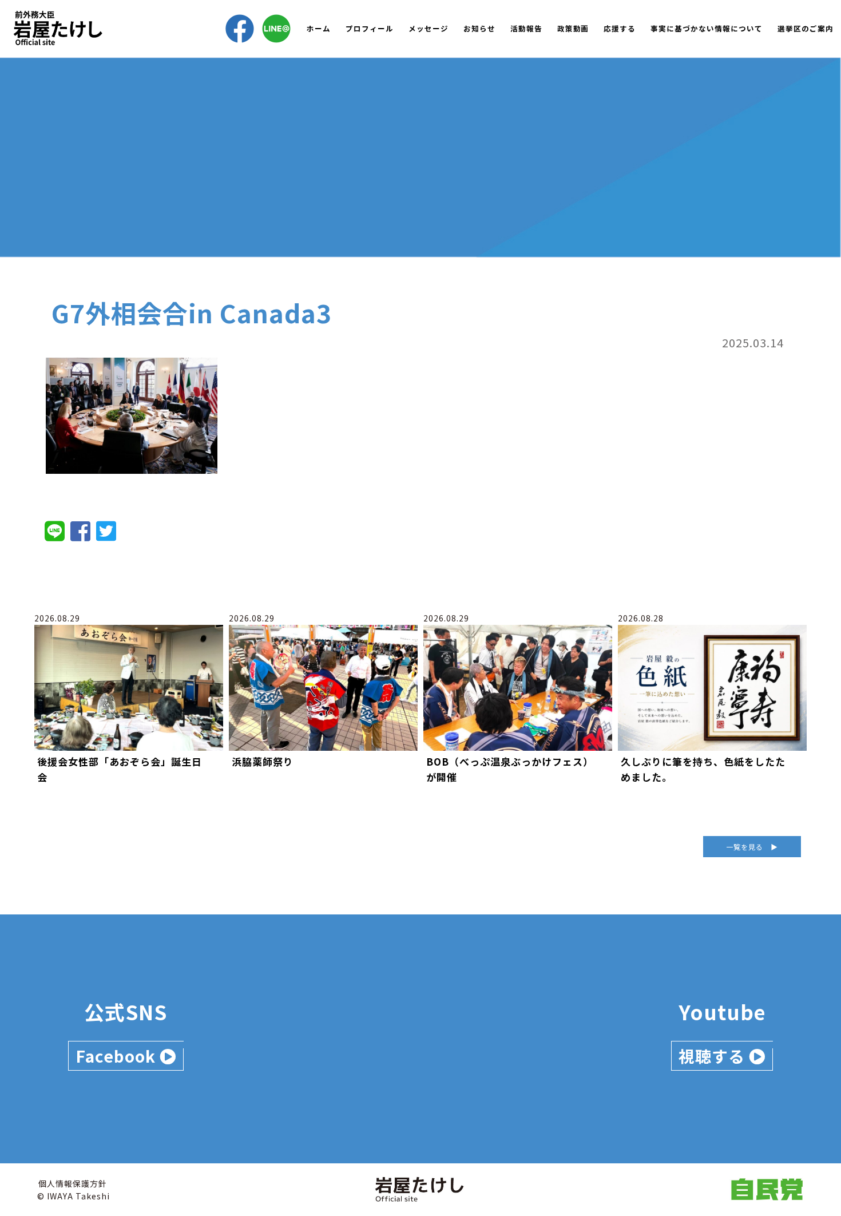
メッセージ (428, 28)
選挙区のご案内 (805, 28)
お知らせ (479, 28)
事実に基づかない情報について (706, 28)
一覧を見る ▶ (752, 846)
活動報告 (526, 28)
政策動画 (573, 28)
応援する (620, 28)
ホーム (319, 28)
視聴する (714, 1055)
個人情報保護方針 (72, 1183)
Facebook (118, 1055)
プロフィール (370, 28)
